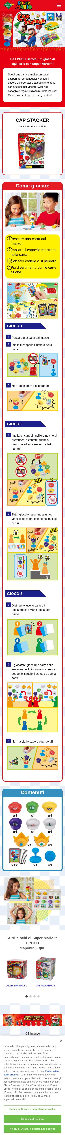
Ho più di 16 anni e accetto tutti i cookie (32, 1128)
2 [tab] (31, 996)
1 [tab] (27, 996)
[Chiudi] (61, 1041)
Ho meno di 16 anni (32, 1119)
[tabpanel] (16, 971)
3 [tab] (35, 996)
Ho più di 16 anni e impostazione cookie (32, 1109)
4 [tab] (39, 996)
